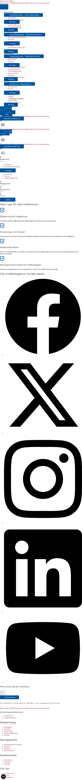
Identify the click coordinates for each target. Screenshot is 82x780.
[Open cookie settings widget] (3, 776)
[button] (12, 22)
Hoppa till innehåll (6, 1)
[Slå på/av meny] (4, 7)
